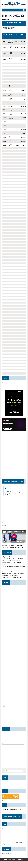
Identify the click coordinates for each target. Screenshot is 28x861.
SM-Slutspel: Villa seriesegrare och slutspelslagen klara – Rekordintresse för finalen (12, 562)
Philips (4, 525)
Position (17, 34)
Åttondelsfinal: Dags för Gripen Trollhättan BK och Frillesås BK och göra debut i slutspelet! (13, 568)
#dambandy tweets (7, 853)
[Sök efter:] (14, 771)
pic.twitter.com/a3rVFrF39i (11, 488)
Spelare (11, 34)
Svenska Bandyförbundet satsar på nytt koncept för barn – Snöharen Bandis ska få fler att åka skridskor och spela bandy (13, 573)
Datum (5, 34)
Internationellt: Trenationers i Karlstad (12, 577)
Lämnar (23, 34)
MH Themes (22, 859)
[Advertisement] (14, 444)
